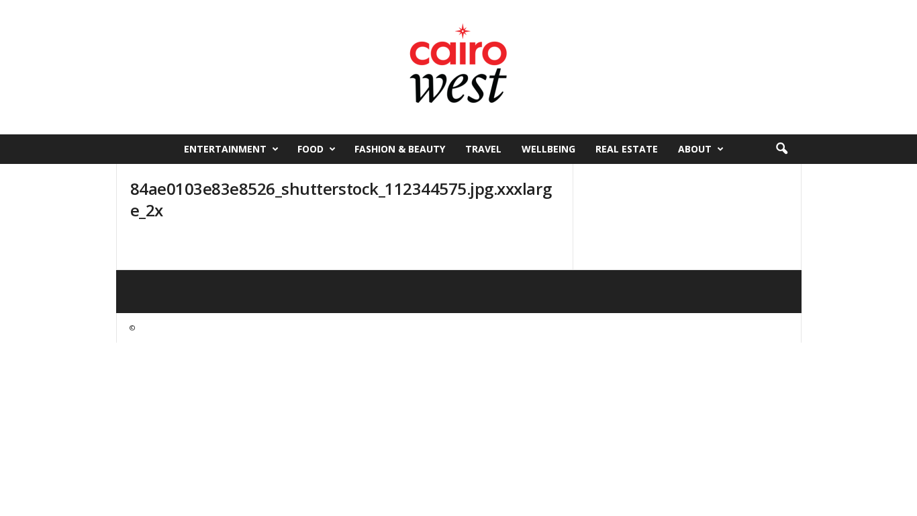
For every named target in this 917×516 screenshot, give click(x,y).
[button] (781, 149)
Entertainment (225, 148)
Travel (483, 148)
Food (310, 148)
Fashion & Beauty (399, 148)
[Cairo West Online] (458, 67)
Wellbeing (548, 148)
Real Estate (626, 148)
